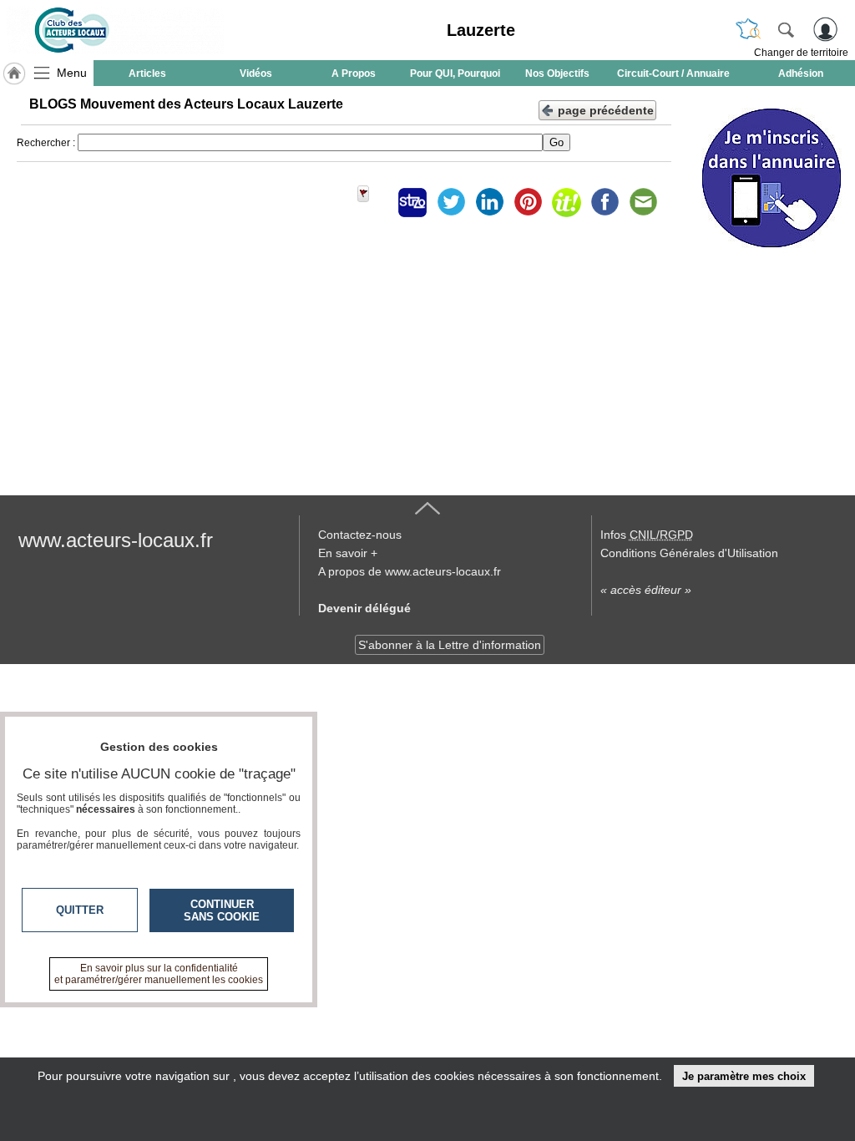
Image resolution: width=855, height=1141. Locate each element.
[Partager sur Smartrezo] (412, 202)
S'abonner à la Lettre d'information (449, 645)
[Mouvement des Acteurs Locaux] (115, 30)
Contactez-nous (360, 534)
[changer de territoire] (748, 29)
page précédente (606, 110)
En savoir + (347, 553)
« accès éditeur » (645, 589)
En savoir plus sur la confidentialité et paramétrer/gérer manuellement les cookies (158, 974)
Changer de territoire (801, 52)
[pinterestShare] (527, 202)
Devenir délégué (364, 608)
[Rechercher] (785, 29)
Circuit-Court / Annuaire (673, 73)
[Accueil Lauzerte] (14, 73)
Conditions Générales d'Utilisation (689, 553)
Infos (646, 534)
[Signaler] (374, 202)
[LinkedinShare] (489, 202)
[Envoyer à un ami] (643, 202)
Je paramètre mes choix (744, 1076)
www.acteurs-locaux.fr (115, 540)
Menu (72, 72)
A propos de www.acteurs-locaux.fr (409, 571)
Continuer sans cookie (222, 910)
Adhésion (800, 73)
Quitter (80, 910)
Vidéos (256, 73)
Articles (147, 73)
